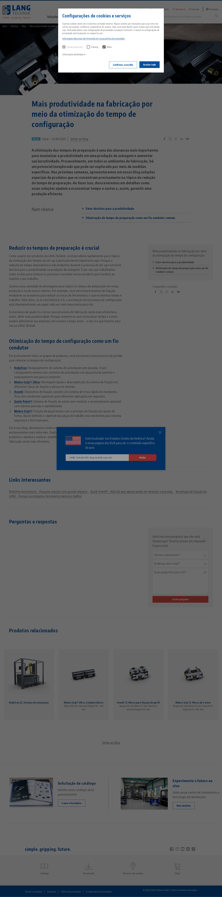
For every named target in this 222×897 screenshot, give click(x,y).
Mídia (109, 47)
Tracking (94, 47)
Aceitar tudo (149, 64)
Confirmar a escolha (123, 64)
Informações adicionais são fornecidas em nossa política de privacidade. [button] (93, 38)
